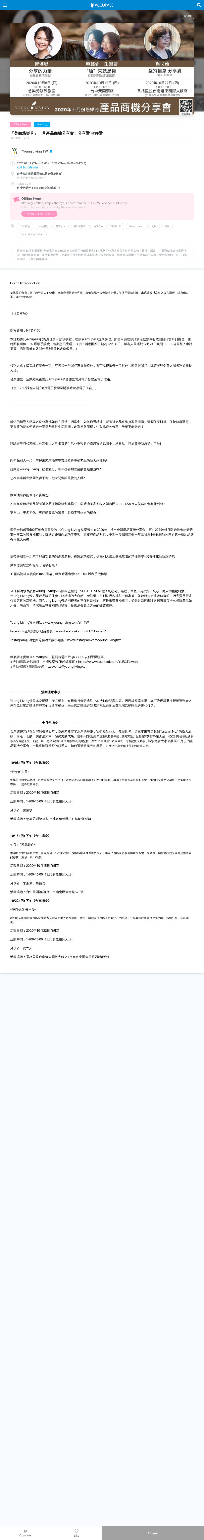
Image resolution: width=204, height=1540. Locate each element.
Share (188, 16)
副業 (154, 226)
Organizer (25, 1535)
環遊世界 (116, 226)
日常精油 (25, 226)
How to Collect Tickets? (39, 214)
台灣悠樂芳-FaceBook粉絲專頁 (37, 188)
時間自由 (98, 226)
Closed (153, 1533)
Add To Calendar (27, 167)
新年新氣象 (79, 226)
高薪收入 (60, 226)
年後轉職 (43, 226)
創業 (167, 226)
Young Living (136, 226)
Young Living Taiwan (31, 234)
